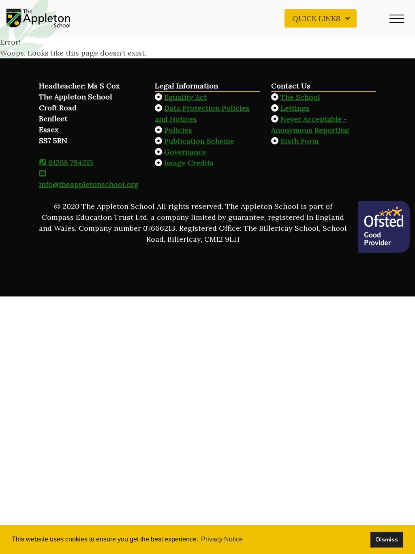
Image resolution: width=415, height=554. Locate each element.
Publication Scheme (199, 141)
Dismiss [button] (387, 539)
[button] (397, 18)
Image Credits (189, 162)
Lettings (295, 108)
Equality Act (185, 97)
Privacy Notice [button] (222, 539)
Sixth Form (299, 141)
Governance (185, 152)
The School (300, 97)
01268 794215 (69, 162)
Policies (178, 130)
